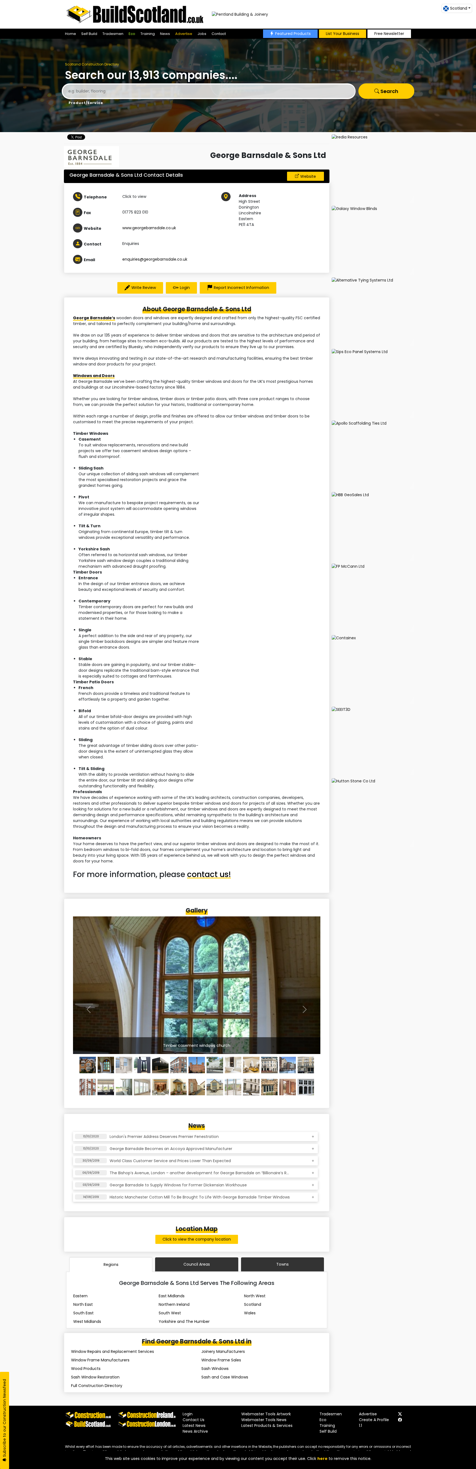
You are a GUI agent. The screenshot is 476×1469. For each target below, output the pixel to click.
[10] (269, 1065)
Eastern (80, 1296)
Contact (219, 33)
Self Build (89, 33)
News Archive (195, 1431)
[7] (215, 1065)
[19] (196, 1087)
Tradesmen (112, 33)
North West (255, 1296)
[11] (287, 1065)
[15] (124, 1087)
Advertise (183, 33)
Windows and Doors (94, 375)
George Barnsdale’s (94, 318)
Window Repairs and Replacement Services (112, 1351)
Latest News (194, 1425)
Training (147, 33)
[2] (124, 1065)
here (322, 1458)
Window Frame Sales (221, 1360)
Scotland (252, 1304)
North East (83, 1304)
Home (70, 33)
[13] (87, 1087)
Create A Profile (374, 1419)
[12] (306, 1065)
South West (170, 1313)
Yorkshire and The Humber (184, 1321)
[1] (106, 1065)
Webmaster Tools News (263, 1419)
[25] (306, 1087)
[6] (196, 1065)
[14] (106, 1087)
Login (185, 287)
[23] (269, 1087)
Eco (132, 33)
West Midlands (87, 1321)
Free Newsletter (389, 33)
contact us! (209, 874)
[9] (251, 1065)
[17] (160, 1087)
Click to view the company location (197, 1239)
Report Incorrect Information (241, 287)
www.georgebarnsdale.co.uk (149, 228)
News (165, 33)
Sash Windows (215, 1368)
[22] (251, 1087)
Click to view (134, 196)
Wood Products (86, 1368)
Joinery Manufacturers (223, 1351)
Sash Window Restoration (95, 1377)
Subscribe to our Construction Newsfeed (4, 1418)
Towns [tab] (282, 1264)
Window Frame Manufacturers (100, 1360)
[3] (142, 1065)
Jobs (202, 33)
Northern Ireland (174, 1304)
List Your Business (342, 33)
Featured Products (293, 33)
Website (308, 176)
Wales (250, 1313)
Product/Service (86, 102)
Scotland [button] (458, 8)
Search (388, 91)
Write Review (143, 287)
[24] (287, 1087)
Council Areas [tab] (196, 1264)
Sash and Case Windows (224, 1377)
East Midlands (172, 1296)
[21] (233, 1087)
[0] (87, 1065)
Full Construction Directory (96, 1385)
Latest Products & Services (267, 1425)
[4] (160, 1065)
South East (83, 1313)
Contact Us (193, 1419)
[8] (233, 1065)
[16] (142, 1087)
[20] (215, 1087)
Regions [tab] (111, 1264)
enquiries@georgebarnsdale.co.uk (154, 259)
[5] (178, 1065)
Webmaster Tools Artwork (266, 1414)
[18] (178, 1087)
